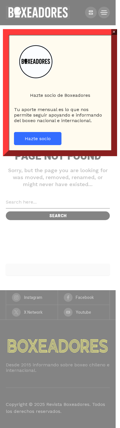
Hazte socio (38, 138)
